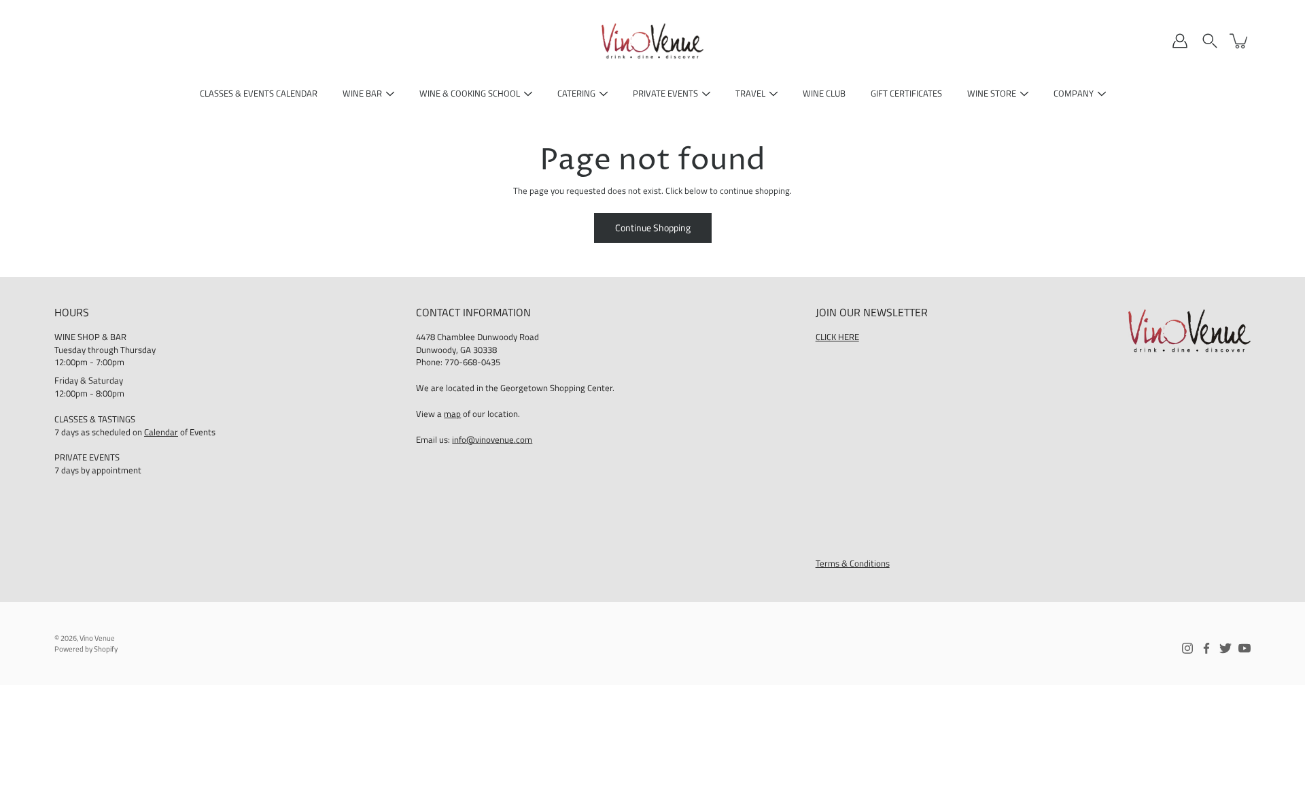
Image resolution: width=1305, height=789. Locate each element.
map (452, 413)
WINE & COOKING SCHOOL (469, 93)
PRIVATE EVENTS (665, 93)
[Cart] (1240, 41)
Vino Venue (97, 638)
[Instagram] (1187, 648)
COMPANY (1074, 93)
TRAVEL (750, 93)
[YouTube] (1244, 648)
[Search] (1210, 41)
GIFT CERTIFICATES (906, 93)
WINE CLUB (824, 93)
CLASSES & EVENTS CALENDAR (258, 93)
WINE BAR (362, 93)
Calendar (161, 432)
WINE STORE (991, 93)
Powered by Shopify (86, 648)
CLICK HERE (837, 337)
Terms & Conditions (853, 563)
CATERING (576, 93)
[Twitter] (1225, 648)
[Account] (1180, 41)
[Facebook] (1206, 648)
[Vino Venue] (652, 41)
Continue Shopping (653, 227)
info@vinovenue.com (492, 439)
